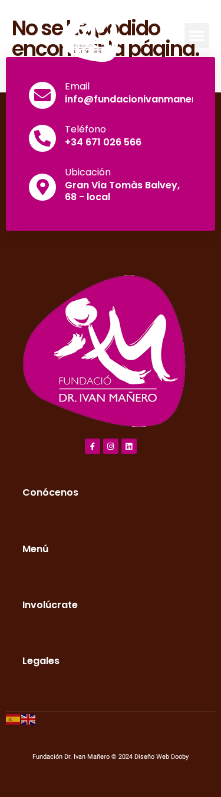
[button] (196, 35)
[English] (29, 719)
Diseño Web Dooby (161, 757)
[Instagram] (110, 446)
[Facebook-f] (92, 446)
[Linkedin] (129, 446)
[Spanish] (13, 719)
